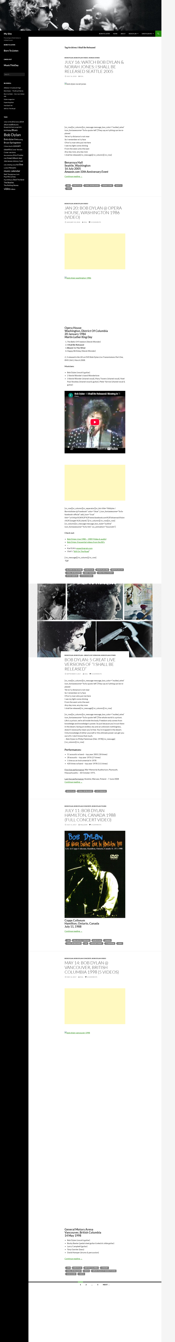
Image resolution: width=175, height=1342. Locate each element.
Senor (86, 1271)
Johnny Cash (18, 161)
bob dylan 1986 (102, 570)
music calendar (12, 170)
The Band (20, 180)
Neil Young (8, 174)
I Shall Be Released (92, 185)
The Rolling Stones (11, 185)
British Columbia (91, 1268)
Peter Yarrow (72, 576)
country (8, 149)
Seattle (119, 185)
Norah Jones (94, 58)
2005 (68, 185)
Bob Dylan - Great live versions (87, 655)
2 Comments (96, 222)
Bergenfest (7, 127)
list (17, 164)
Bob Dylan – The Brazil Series (13, 91)
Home (115, 33)
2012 (14, 122)
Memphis (12, 168)
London (6, 168)
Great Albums (147, 33)
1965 (5, 122)
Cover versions (10, 152)
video (69, 188)
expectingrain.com (84, 548)
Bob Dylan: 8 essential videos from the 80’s (86, 542)
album (6, 124)
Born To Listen (104, 33)
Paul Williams (8, 180)
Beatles (16, 125)
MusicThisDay (11, 65)
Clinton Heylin (8, 146)
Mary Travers (89, 573)
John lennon (8, 161)
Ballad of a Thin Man (81, 940)
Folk (5, 158)
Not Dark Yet (8, 105)
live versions (101, 791)
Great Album (12, 158)
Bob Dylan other (108, 655)
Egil (81, 76)
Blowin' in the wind (74, 570)
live (85, 943)
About (123, 33)
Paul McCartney (10, 177)
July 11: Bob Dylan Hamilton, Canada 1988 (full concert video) (90, 815)
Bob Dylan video (81, 58)
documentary (8, 155)
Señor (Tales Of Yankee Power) (104, 1271)
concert (104, 1268)
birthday (7, 130)
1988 (68, 940)
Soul (15, 179)
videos (81, 1274)
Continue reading (73, 176)
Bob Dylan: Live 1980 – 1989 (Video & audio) (86, 539)
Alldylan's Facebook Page (12, 88)
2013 (17, 122)
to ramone (110, 943)
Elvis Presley (18, 155)
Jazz (20, 158)
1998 (68, 1268)
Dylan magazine (9, 99)
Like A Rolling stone (10, 165)
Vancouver (71, 1274)
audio (11, 124)
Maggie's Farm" (96, 943)
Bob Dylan (133, 33)
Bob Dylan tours (99, 806)
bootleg (20, 139)
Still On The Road (81, 551)
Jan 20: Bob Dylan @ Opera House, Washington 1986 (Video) (93, 212)
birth (20, 127)
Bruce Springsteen (12, 142)
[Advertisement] (95, 251)
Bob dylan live (117, 570)
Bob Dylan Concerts (82, 806)
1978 (9, 122)
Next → (106, 1284)
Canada (108, 940)
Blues (15, 130)
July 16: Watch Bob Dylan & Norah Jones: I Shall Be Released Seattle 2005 (94, 66)
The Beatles (9, 182)
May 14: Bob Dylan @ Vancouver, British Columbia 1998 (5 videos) (92, 967)
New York (16, 174)
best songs (14, 127)
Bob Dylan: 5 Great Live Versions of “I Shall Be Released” (90, 664)
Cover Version (17, 150)
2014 (22, 122)
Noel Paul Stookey (105, 573)
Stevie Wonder (86, 576)
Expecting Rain (9, 102)
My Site (8, 33)
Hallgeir (83, 825)
